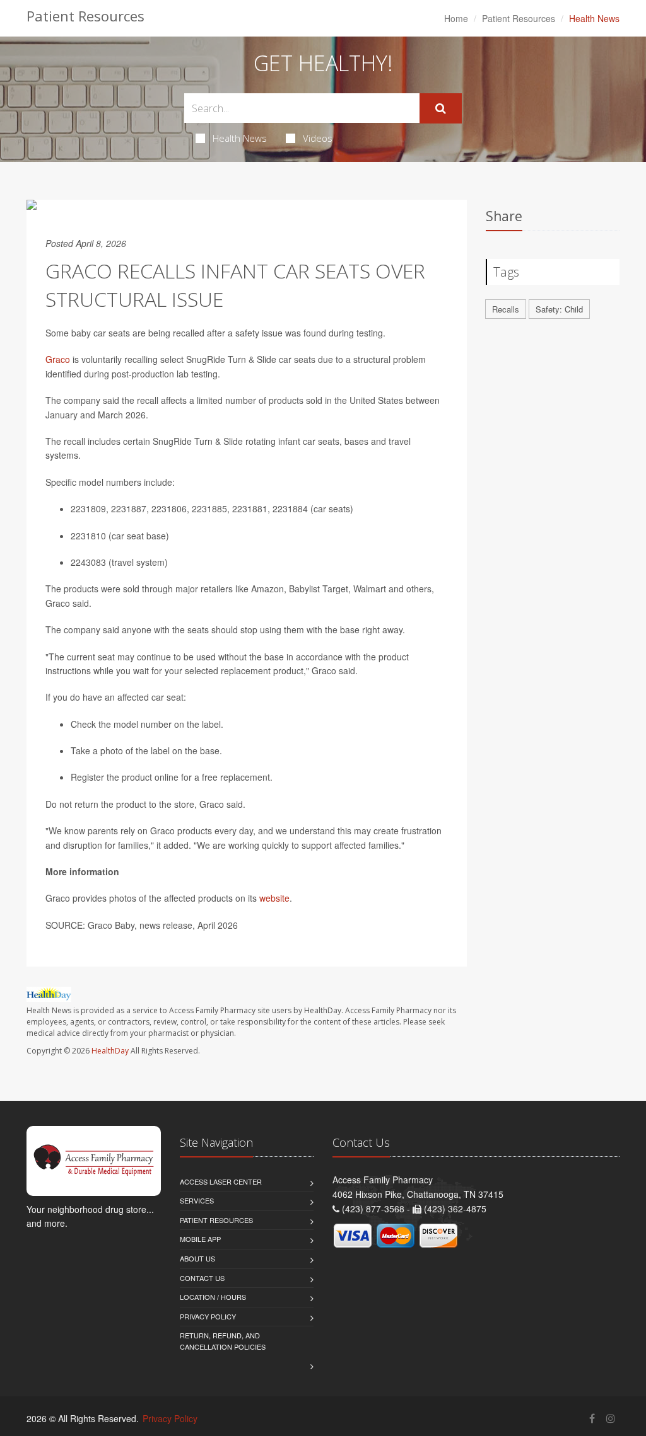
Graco (57, 359)
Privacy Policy (208, 1316)
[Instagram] (610, 1418)
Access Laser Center (221, 1181)
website (274, 898)
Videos (317, 138)
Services (197, 1200)
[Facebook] (592, 1418)
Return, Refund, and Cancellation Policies (223, 1341)
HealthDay (110, 1050)
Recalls (505, 309)
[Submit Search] (441, 108)
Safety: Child (559, 309)
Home (456, 18)
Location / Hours (213, 1297)
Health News (240, 138)
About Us (197, 1258)
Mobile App (200, 1239)
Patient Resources (518, 18)
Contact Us (202, 1278)
